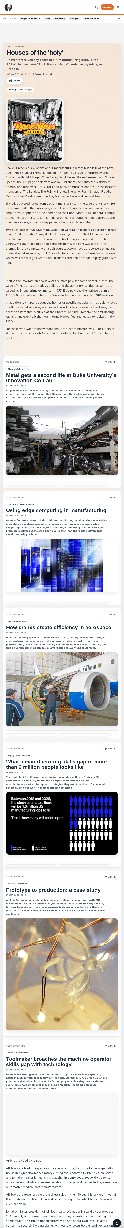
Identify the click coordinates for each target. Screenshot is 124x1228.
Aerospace (74, 19)
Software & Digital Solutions (21, 504)
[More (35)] (119, 19)
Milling (47, 19)
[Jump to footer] (117, 1223)
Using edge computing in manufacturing (56, 510)
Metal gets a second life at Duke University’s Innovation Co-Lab (61, 377)
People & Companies (30, 19)
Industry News (15, 46)
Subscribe (107, 7)
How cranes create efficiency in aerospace (58, 627)
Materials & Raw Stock (18, 369)
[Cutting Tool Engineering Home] (8, 7)
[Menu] (118, 7)
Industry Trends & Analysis (21, 89)
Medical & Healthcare (18, 1053)
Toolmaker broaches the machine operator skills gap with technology (58, 1061)
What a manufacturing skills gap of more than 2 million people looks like (56, 764)
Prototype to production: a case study (53, 890)
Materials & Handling (17, 621)
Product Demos (91, 19)
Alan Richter (44, 73)
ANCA (37, 1160)
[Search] (96, 7)
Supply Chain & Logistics (19, 755)
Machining (60, 19)
